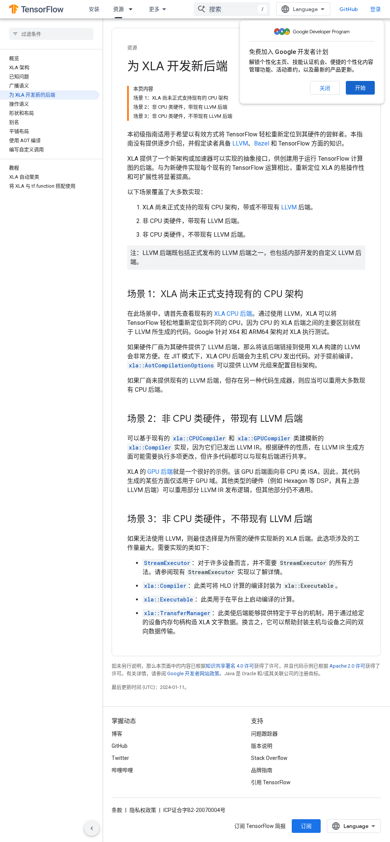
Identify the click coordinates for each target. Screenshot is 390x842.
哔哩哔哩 (122, 770)
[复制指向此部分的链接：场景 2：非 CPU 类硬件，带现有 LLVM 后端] (310, 419)
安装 (94, 9)
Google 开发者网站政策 (193, 673)
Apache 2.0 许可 (347, 666)
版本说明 (261, 746)
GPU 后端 (160, 471)
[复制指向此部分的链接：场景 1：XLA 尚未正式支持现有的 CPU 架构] (310, 294)
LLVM (240, 143)
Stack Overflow (269, 758)
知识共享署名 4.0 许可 (230, 666)
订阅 (306, 826)
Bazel (261, 143)
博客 (117, 734)
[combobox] (232, 9)
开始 (360, 87)
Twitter (120, 758)
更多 (154, 9)
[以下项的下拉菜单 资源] (133, 9)
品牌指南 (261, 770)
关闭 (325, 88)
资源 (118, 9)
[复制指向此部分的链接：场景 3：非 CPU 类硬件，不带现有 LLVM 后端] (320, 519)
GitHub (348, 9)
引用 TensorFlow (271, 782)
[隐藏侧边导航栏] (91, 828)
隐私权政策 (142, 810)
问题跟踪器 (264, 734)
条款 (117, 810)
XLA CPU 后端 (233, 313)
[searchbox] (51, 34)
